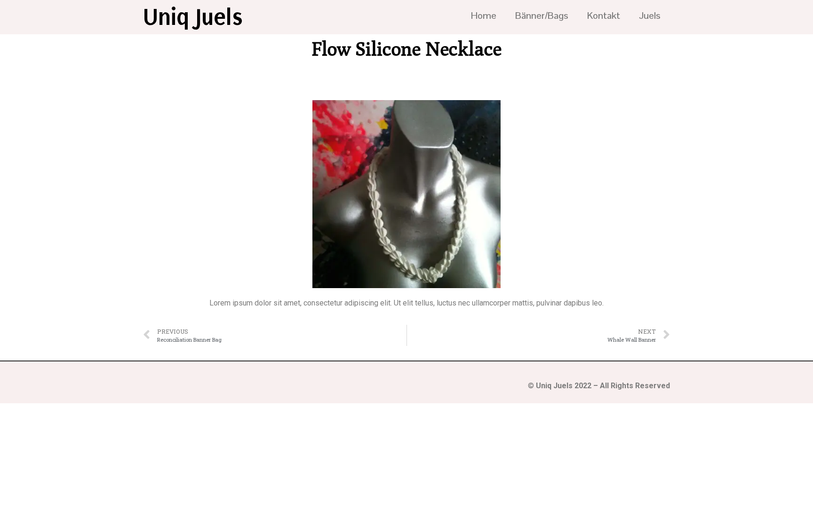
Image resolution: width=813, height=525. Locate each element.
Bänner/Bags (541, 15)
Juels (650, 15)
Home (483, 15)
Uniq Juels (193, 17)
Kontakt (603, 15)
